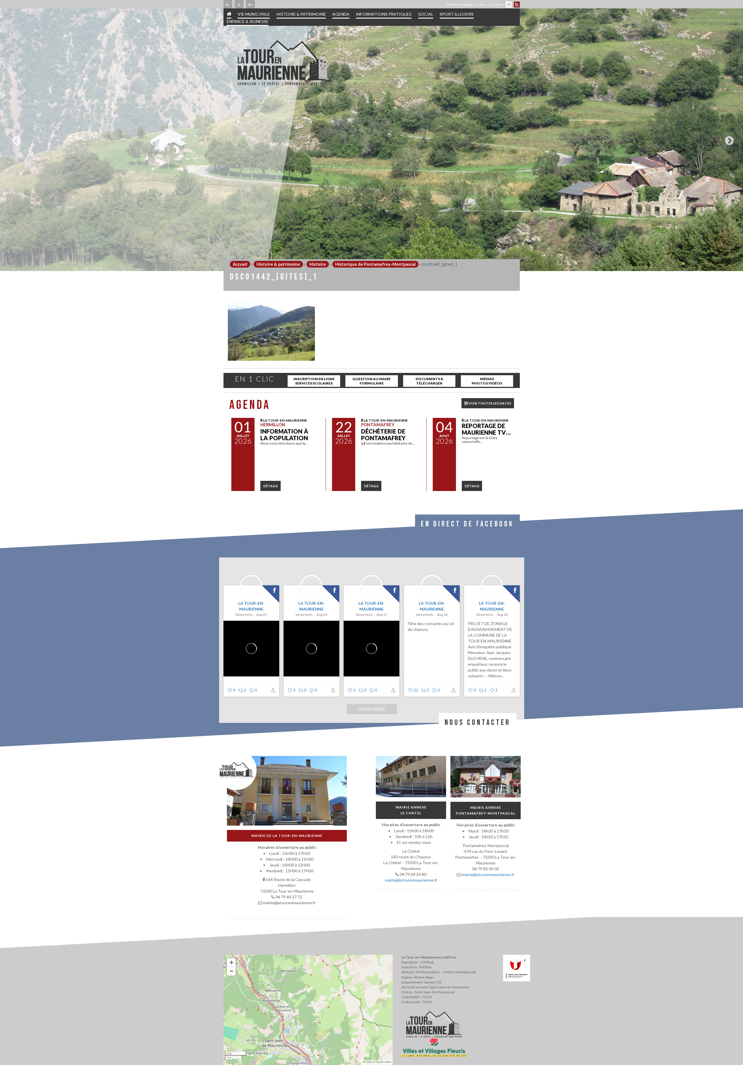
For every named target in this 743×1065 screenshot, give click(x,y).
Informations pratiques (384, 14)
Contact (497, 4)
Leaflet (368, 1061)
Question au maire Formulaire (371, 381)
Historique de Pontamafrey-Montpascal (375, 264)
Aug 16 (442, 614)
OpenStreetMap (383, 1061)
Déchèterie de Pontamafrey (383, 434)
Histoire (317, 264)
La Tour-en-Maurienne (251, 606)
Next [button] (728, 138)
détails (270, 486)
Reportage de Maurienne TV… (486, 429)
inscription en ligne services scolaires (314, 381)
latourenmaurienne (245, 614)
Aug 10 (502, 614)
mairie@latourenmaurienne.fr (411, 880)
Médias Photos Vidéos (487, 381)
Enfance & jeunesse (247, 21)
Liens (482, 4)
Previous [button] (15, 138)
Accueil (240, 264)
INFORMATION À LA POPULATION (284, 434)
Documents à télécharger (429, 381)
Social (425, 14)
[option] (371, 139)
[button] (231, 962)
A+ (250, 4)
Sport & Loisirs (457, 14)
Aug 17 (381, 614)
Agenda (340, 14)
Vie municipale (254, 14)
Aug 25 (261, 614)
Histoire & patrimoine (301, 14)
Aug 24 (321, 614)
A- (228, 4)
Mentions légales (460, 4)
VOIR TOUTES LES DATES (489, 403)
